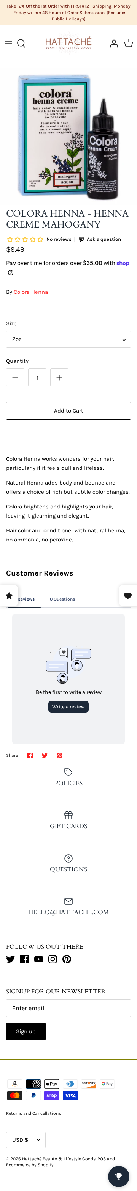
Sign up (26, 1031)
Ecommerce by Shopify (30, 1164)
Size (11, 323)
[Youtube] (38, 959)
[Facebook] (24, 959)
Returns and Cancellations (33, 1113)
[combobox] (68, 339)
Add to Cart (68, 410)
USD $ (20, 1139)
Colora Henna (31, 292)
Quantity (17, 361)
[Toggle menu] (8, 43)
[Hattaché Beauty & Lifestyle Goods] (68, 43)
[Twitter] (10, 959)
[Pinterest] (66, 959)
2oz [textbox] (16, 339)
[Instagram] (52, 959)
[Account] (112, 43)
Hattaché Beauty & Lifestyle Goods (59, 1158)
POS (101, 1158)
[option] (68, 136)
